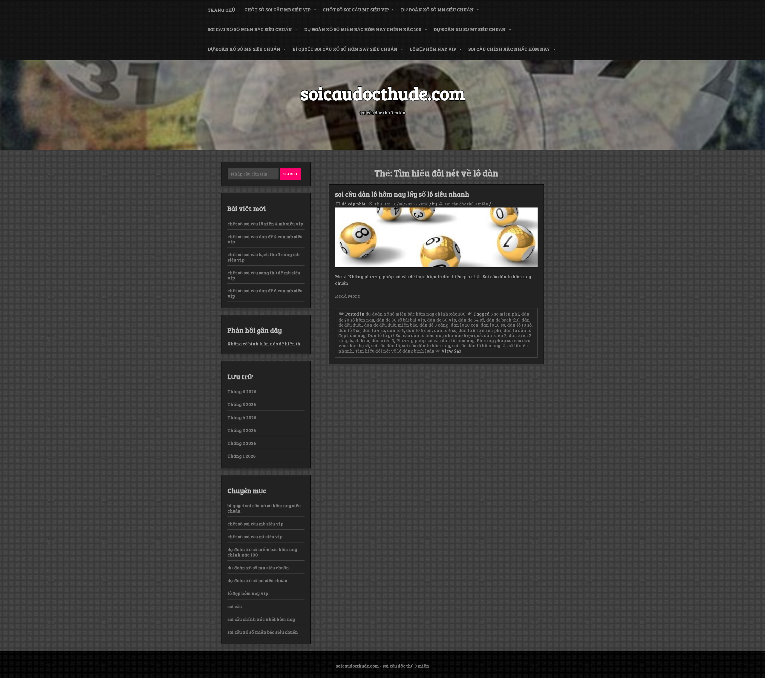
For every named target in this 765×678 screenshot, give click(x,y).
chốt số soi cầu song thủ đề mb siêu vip (263, 275)
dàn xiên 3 (382, 340)
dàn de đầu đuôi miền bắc (390, 325)
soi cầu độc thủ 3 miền (466, 204)
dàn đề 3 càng (434, 325)
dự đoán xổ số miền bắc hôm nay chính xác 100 (362, 29)
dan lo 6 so (445, 330)
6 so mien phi (504, 314)
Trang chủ (221, 10)
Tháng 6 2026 (241, 391)
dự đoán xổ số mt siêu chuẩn (470, 29)
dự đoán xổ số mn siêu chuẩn (437, 10)
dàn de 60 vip (441, 320)
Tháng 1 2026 (241, 456)
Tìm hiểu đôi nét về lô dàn (383, 351)
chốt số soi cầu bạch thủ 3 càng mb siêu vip (263, 256)
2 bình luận (422, 351)
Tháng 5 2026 (241, 404)
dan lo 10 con (464, 325)
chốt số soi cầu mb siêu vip (277, 10)
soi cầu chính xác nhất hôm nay (509, 49)
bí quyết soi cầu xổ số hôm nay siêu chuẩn (345, 49)
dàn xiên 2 (495, 335)
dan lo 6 (395, 330)
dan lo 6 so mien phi (479, 330)
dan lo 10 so (493, 325)
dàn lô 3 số (349, 330)
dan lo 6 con (419, 330)
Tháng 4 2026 (241, 417)
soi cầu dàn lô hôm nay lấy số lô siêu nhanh (402, 194)
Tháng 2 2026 (241, 443)
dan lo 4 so (373, 330)
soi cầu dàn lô (385, 345)
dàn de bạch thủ (502, 320)
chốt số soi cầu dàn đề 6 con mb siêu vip (264, 293)
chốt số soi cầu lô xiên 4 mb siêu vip (265, 224)
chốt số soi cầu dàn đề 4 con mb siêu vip (264, 239)
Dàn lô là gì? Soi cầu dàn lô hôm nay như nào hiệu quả (425, 335)
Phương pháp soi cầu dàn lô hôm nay (435, 340)
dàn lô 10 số (519, 325)
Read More (347, 296)
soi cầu (234, 606)
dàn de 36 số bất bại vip (400, 320)
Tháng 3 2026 (241, 430)
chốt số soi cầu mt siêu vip (356, 10)
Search (290, 173)
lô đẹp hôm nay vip (433, 49)
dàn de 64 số (471, 320)
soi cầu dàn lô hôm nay (426, 345)
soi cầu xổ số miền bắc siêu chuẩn (250, 29)
